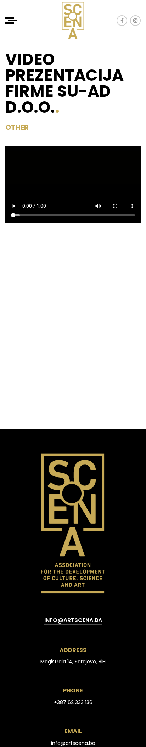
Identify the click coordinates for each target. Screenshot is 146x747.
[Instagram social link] (135, 20)
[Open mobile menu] (11, 20)
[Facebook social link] (122, 20)
